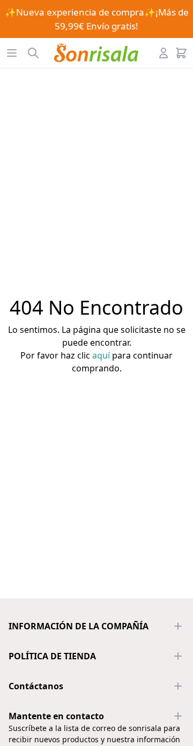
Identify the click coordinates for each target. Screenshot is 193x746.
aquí (101, 355)
